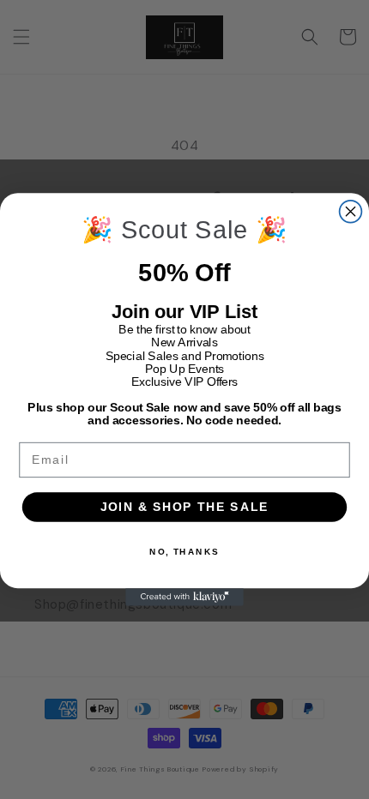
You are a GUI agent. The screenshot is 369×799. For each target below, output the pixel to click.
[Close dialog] (351, 212)
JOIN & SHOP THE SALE (184, 507)
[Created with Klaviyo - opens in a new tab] (184, 597)
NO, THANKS (184, 551)
